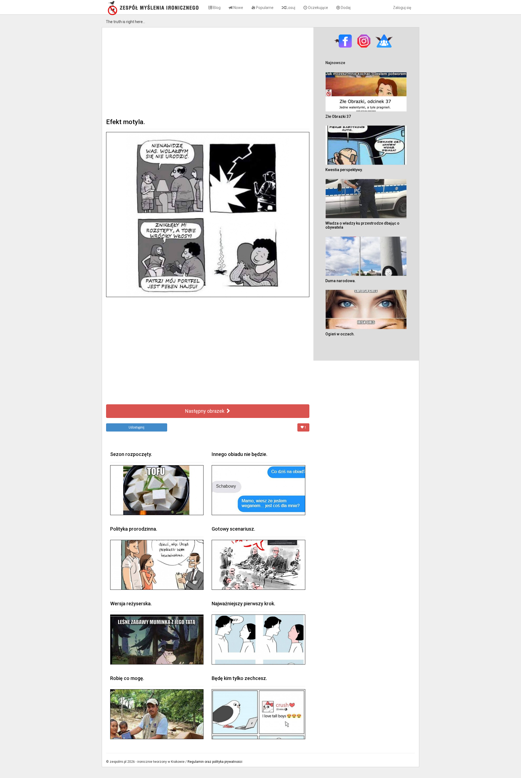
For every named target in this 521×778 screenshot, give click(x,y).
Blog (216, 7)
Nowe (238, 7)
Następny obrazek (205, 411)
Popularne (264, 7)
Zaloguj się (402, 7)
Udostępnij (136, 427)
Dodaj (345, 7)
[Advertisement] (207, 72)
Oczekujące (317, 7)
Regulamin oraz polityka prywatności (215, 762)
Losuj (290, 7)
